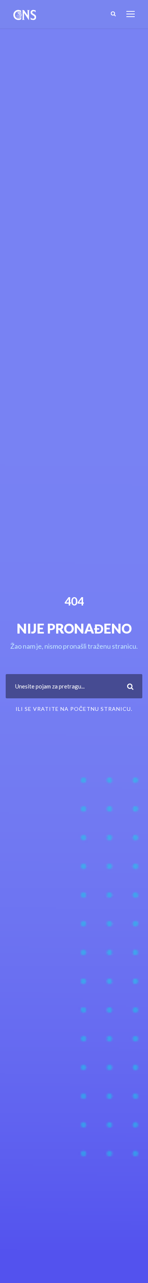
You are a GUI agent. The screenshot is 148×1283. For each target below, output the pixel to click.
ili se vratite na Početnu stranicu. (74, 709)
